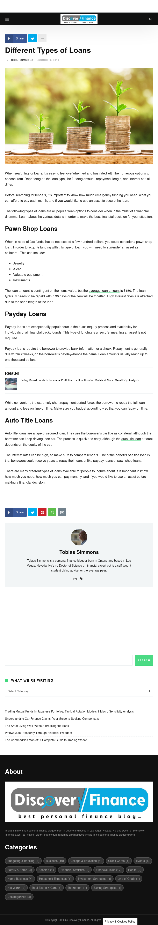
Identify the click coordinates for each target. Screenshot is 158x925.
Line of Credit (129, 878)
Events (143, 861)
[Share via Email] (62, 512)
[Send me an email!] (74, 578)
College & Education (86, 861)
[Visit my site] (81, 578)
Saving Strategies (107, 888)
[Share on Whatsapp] (52, 512)
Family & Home (19, 870)
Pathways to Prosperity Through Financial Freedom (38, 733)
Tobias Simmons (21, 59)
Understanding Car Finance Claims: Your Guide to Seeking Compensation (53, 718)
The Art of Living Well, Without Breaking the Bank (37, 726)
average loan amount (104, 290)
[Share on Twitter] (32, 38)
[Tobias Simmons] (79, 537)
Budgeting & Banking (23, 861)
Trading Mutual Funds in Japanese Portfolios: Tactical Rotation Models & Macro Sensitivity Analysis (79, 380)
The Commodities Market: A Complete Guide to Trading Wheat (46, 740)
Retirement (77, 888)
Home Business (20, 878)
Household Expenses (55, 878)
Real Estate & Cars (46, 888)
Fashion (46, 870)
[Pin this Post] (42, 512)
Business (55, 861)
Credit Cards (118, 861)
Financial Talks (109, 870)
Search (144, 660)
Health (134, 870)
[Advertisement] (79, 618)
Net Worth (16, 888)
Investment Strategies (94, 878)
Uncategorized (19, 897)
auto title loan (131, 438)
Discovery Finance (79, 920)
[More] (42, 38)
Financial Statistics (74, 870)
